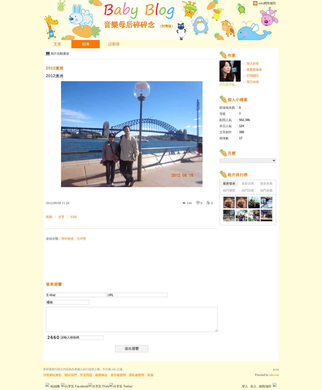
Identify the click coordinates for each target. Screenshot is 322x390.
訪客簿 (114, 44)
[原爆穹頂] (241, 215)
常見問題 (86, 375)
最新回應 (248, 183)
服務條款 (101, 375)
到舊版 (167, 26)
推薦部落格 (254, 69)
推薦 (49, 217)
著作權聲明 (118, 375)
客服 (150, 375)
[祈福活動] (266, 202)
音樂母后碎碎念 (129, 24)
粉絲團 (55, 386)
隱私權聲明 (136, 375)
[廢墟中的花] (229, 202)
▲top (275, 369)
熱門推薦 (266, 190)
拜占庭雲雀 (227, 84)
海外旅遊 (67, 238)
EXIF (73, 217)
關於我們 (71, 375)
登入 (245, 386)
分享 (61, 217)
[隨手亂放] (266, 215)
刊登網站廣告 (52, 375)
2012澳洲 (54, 68)
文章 (57, 44)
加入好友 (253, 63)
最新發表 (229, 183)
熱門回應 (248, 190)
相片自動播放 (60, 53)
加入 (253, 386)
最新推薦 (266, 183)
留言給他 (253, 82)
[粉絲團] (47, 385)
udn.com (274, 375)
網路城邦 (265, 386)
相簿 (85, 44)
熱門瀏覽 (229, 190)
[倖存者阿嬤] (254, 202)
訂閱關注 (253, 75)
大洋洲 (81, 238)
